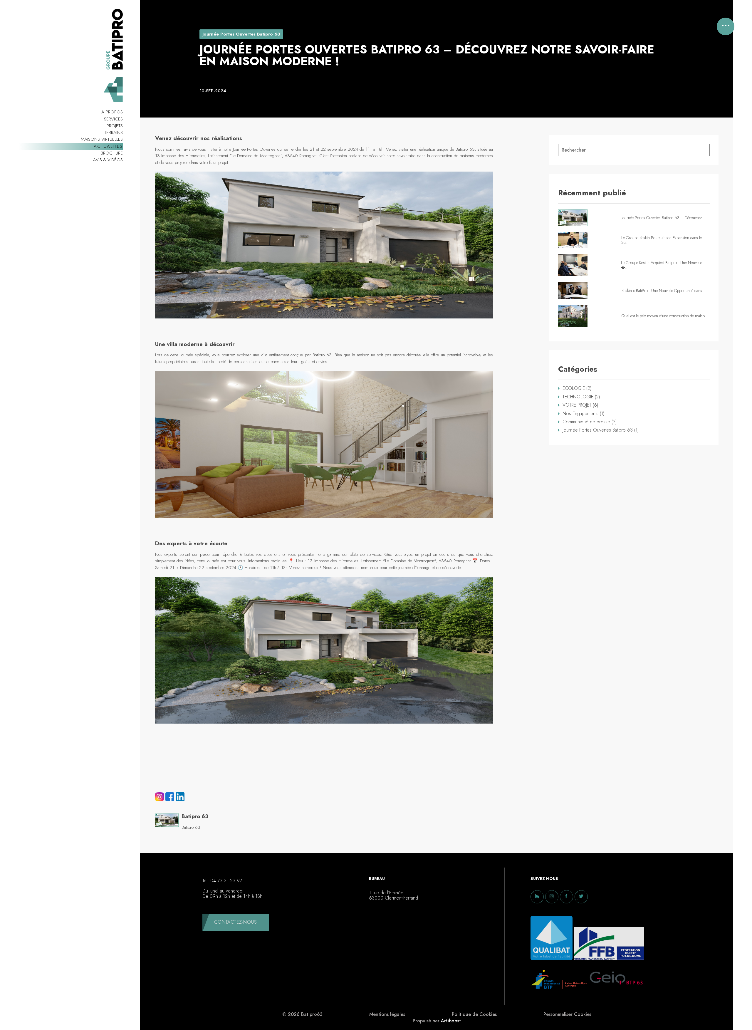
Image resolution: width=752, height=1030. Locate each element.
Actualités (108, 146)
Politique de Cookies (474, 1014)
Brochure (112, 153)
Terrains (113, 132)
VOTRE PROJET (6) (580, 405)
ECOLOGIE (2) (577, 388)
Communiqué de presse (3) (590, 422)
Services (113, 119)
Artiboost (451, 1020)
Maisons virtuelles (102, 139)
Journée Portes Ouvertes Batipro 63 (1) (601, 430)
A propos (112, 112)
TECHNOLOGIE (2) (581, 397)
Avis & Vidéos (108, 160)
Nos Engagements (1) (583, 413)
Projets (115, 126)
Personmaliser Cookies (567, 1014)
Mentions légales (387, 1014)
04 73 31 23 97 (226, 880)
